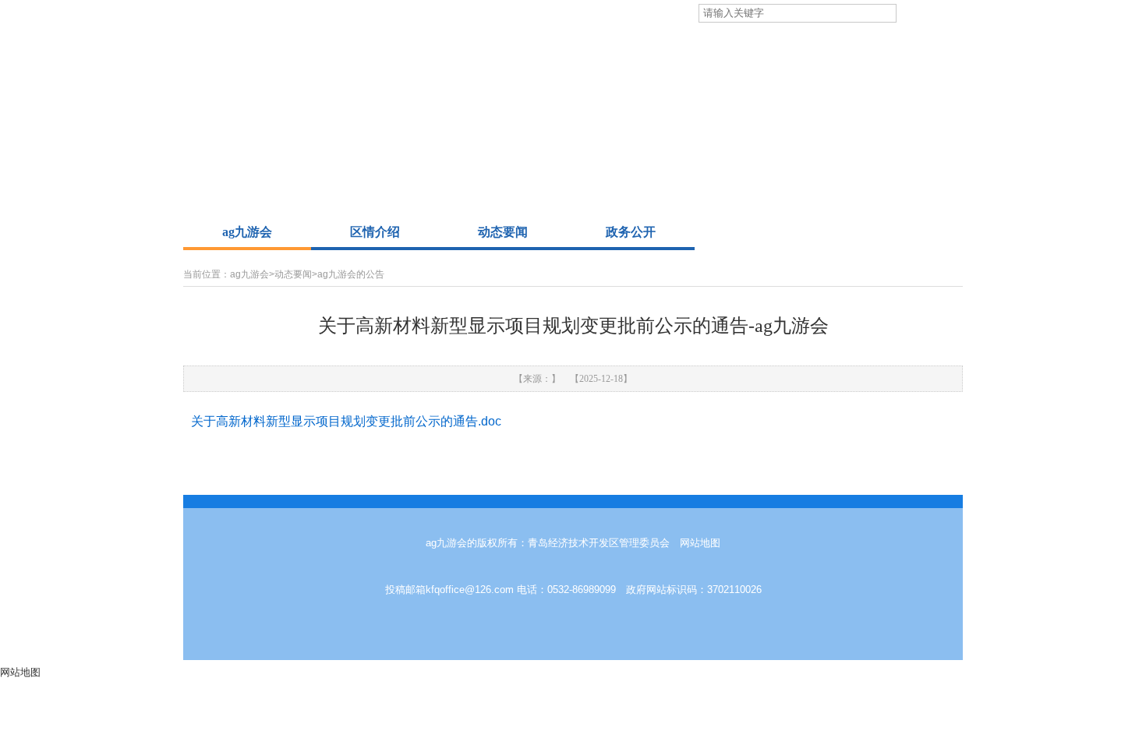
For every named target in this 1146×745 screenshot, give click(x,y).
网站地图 (700, 543)
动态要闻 (503, 231)
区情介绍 (375, 231)
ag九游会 (247, 231)
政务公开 (631, 231)
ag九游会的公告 (350, 274)
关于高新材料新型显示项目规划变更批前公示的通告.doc (346, 421)
